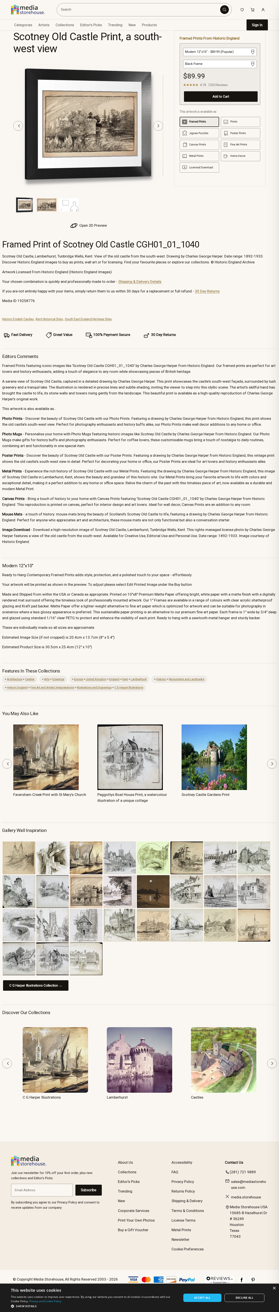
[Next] (158, 126)
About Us (125, 1162)
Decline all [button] (244, 1298)
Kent (125, 679)
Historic (161, 679)
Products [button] (149, 25)
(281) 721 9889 (243, 1172)
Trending (115, 25)
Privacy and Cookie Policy (45, 1301)
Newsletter (180, 1239)
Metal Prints (181, 1230)
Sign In (257, 25)
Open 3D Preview (92, 225)
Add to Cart (221, 97)
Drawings (58, 679)
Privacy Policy (183, 1181)
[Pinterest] (253, 1282)
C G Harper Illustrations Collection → (35, 985)
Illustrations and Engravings (94, 687)
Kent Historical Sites (49, 319)
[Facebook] (241, 1282)
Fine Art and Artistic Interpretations (52, 687)
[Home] (31, 9)
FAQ (175, 1172)
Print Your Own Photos (136, 1220)
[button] (94, 1306)
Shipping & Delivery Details (140, 281)
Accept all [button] (202, 1298)
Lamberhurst (139, 679)
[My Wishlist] (242, 9)
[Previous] (18, 126)
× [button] (274, 1288)
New (132, 25)
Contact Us (234, 1162)
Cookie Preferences (188, 1249)
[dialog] (139, 1298)
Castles (29, 679)
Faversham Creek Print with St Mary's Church (49, 794)
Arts (46, 679)
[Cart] (252, 9)
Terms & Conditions (188, 1210)
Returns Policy (183, 1191)
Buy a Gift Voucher (133, 1230)
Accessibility (182, 1162)
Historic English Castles (18, 319)
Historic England (17, 687)
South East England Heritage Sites (88, 319)
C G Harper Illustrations (128, 687)
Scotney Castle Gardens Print (206, 794)
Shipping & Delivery (187, 1201)
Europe (78, 679)
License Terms (184, 1220)
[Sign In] (263, 9)
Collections (65, 25)
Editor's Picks (91, 25)
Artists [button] (43, 25)
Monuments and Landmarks (186, 679)
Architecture (14, 679)
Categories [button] (23, 25)
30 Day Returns (207, 291)
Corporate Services (133, 1210)
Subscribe (88, 1190)
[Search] (224, 9)
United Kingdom (96, 679)
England (114, 679)
